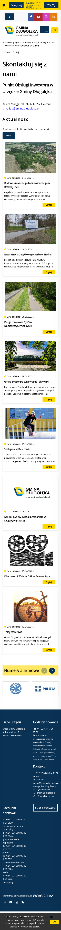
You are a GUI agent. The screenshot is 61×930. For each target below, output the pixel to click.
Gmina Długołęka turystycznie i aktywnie (26, 381)
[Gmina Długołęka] (20, 35)
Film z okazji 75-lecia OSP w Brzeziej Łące (27, 576)
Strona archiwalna (46, 808)
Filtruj (8, 135)
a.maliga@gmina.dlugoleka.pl (21, 108)
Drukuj (16, 52)
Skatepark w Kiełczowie (17, 449)
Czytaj (49, 204)
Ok (54, 921)
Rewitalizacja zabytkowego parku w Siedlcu (28, 254)
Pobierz (6, 52)
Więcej (51, 5)
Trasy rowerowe (13, 631)
